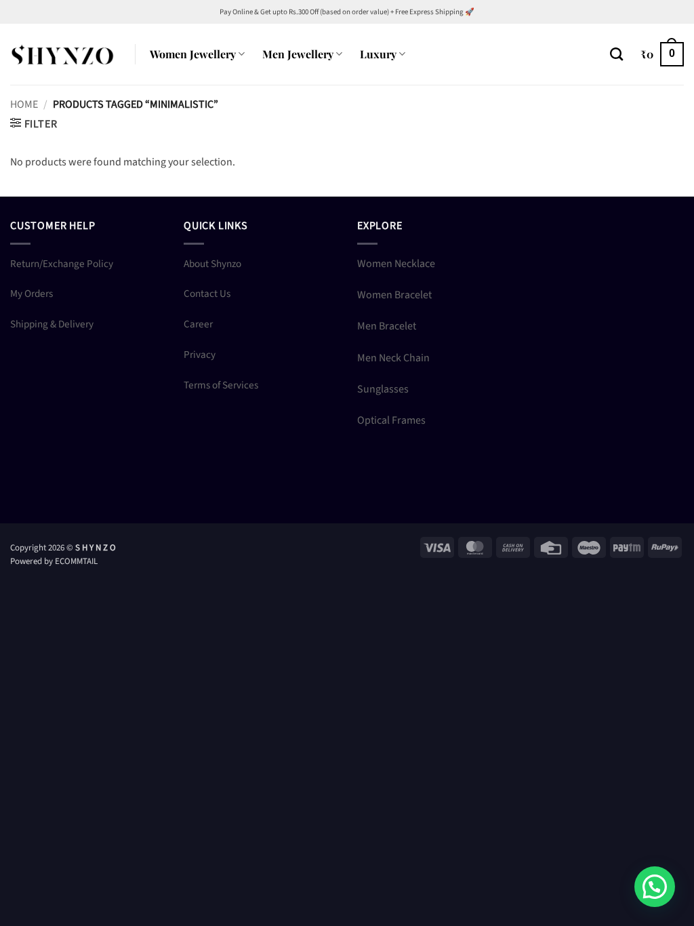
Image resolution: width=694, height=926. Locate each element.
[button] (662, 55)
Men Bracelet (386, 326)
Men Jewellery (297, 54)
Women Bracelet (394, 294)
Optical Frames (391, 420)
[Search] (616, 53)
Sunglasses (383, 389)
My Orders (31, 293)
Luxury (378, 54)
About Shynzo (212, 263)
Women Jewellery (193, 54)
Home (24, 104)
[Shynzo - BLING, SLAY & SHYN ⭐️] (62, 54)
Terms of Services (221, 385)
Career (198, 324)
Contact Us (207, 293)
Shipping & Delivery (52, 324)
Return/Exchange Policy (61, 263)
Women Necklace (396, 263)
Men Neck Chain (393, 357)
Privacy (200, 354)
